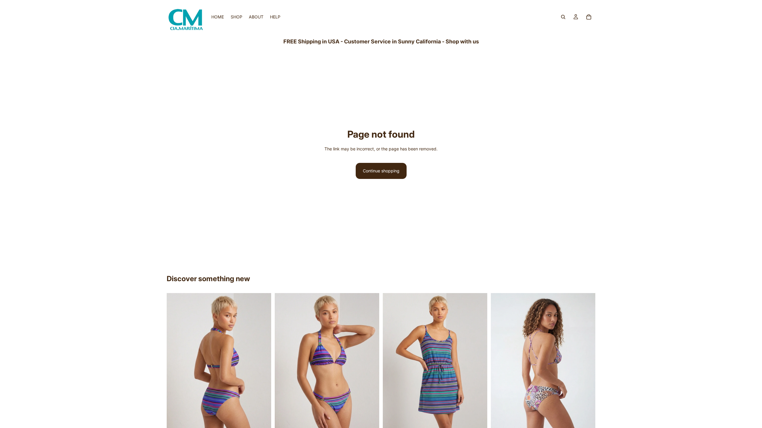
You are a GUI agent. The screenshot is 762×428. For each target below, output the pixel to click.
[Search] (563, 16)
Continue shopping (381, 170)
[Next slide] (262, 362)
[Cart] (588, 16)
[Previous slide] (176, 362)
